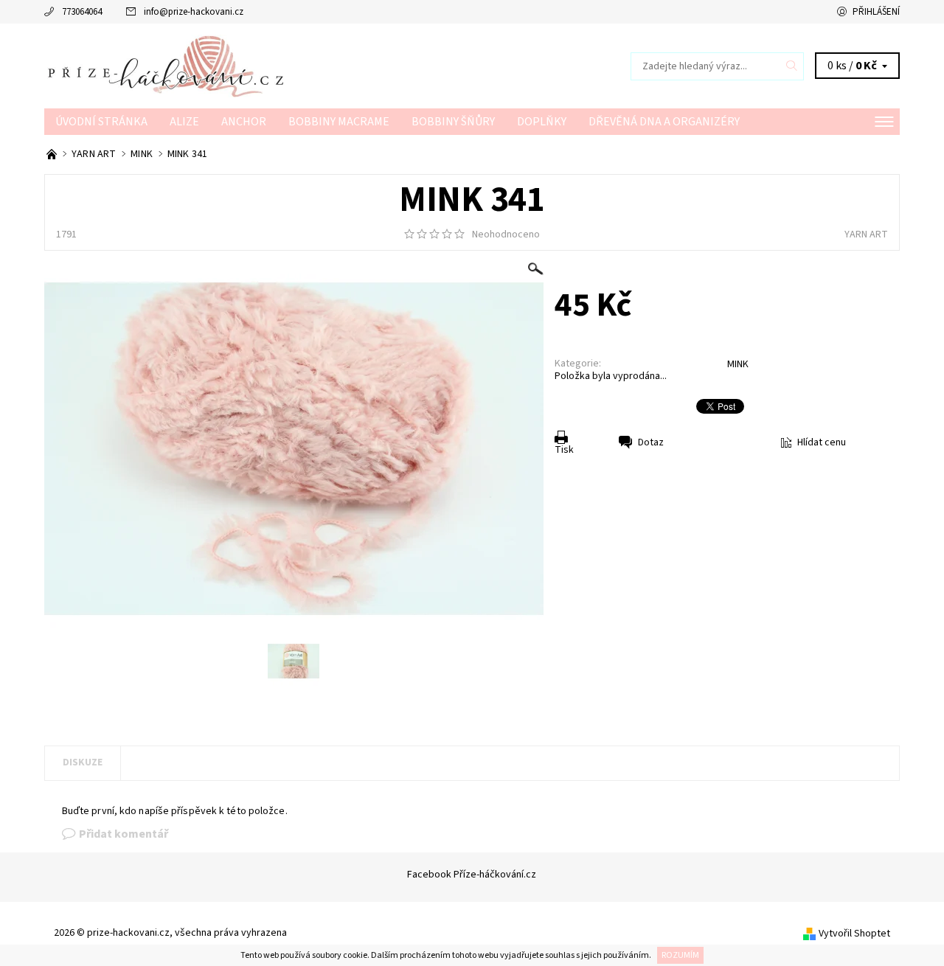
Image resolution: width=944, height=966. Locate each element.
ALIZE (184, 122)
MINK (738, 364)
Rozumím (680, 955)
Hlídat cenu (821, 442)
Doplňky (541, 122)
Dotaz (651, 442)
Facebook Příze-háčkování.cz (471, 874)
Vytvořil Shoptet (854, 933)
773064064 (82, 11)
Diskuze (83, 762)
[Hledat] (792, 66)
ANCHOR (243, 122)
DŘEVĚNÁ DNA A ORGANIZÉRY (664, 122)
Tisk (564, 449)
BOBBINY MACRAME (338, 122)
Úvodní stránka (101, 122)
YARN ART (866, 234)
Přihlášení (876, 11)
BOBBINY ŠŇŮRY (453, 122)
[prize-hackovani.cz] (258, 66)
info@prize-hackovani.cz (193, 11)
